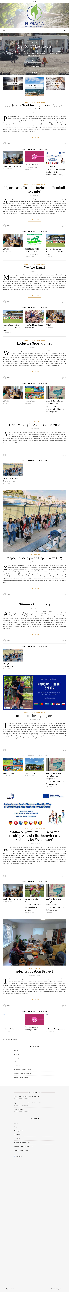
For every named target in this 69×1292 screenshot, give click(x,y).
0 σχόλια (63, 143)
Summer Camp (30, 401)
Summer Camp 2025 (34, 604)
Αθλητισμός (40, 102)
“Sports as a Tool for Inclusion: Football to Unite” (34, 189)
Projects (37, 42)
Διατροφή (17, 1066)
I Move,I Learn (30, 773)
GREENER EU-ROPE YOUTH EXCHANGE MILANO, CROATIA (32, 251)
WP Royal (13, 1289)
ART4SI (6, 249)
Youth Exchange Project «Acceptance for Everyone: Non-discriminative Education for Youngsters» (55, 406)
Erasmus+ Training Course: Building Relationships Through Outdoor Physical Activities (33, 904)
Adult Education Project (12, 167)
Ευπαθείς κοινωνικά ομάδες (22, 1069)
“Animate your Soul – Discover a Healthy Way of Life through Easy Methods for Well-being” (34, 836)
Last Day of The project (34, 46)
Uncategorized (34, 421)
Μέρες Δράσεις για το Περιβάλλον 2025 (34, 557)
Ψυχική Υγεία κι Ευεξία (21, 1077)
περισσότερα (34, 60)
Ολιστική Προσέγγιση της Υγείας (23, 1073)
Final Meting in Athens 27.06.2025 (34, 424)
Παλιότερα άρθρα (11, 1039)
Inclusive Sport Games (34, 343)
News (30, 42)
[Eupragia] (34, 15)
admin (8, 143)
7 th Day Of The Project (11, 1029)
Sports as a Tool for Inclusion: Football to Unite (34, 107)
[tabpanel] (34, 54)
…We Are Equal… (35, 267)
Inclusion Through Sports (34, 715)
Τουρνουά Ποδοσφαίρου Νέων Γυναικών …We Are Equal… (54, 251)
